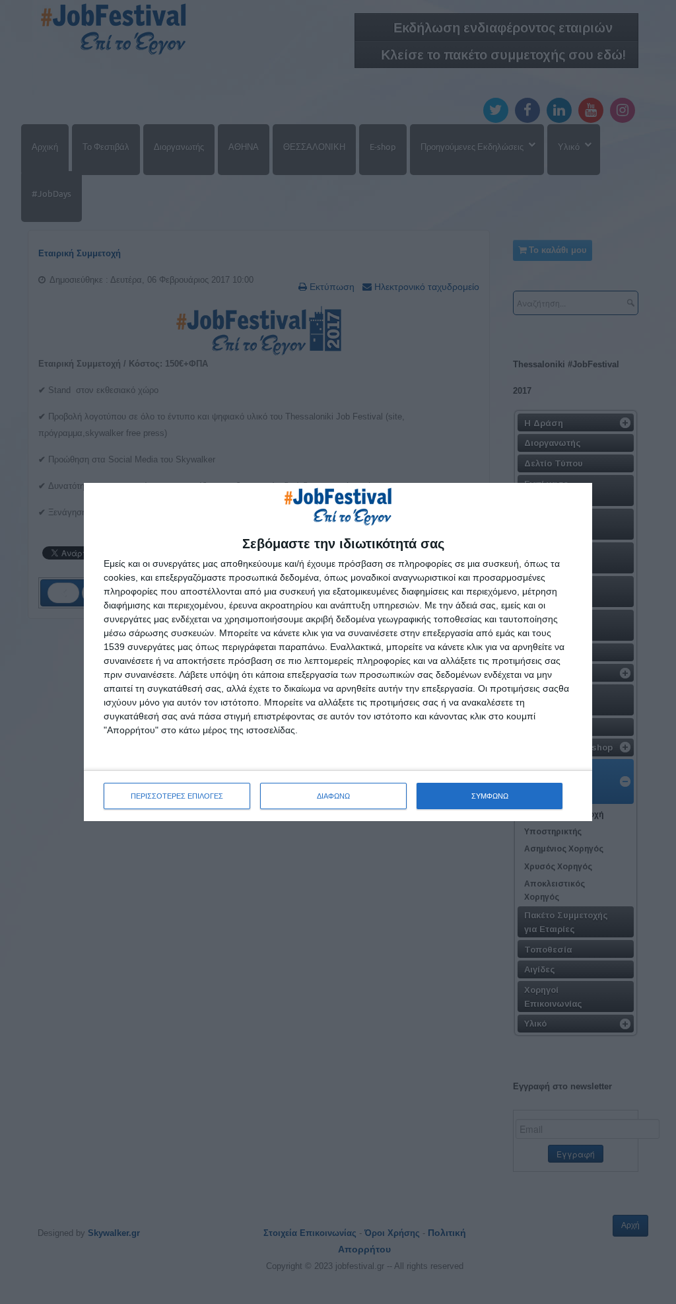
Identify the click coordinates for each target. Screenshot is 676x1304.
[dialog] (338, 652)
